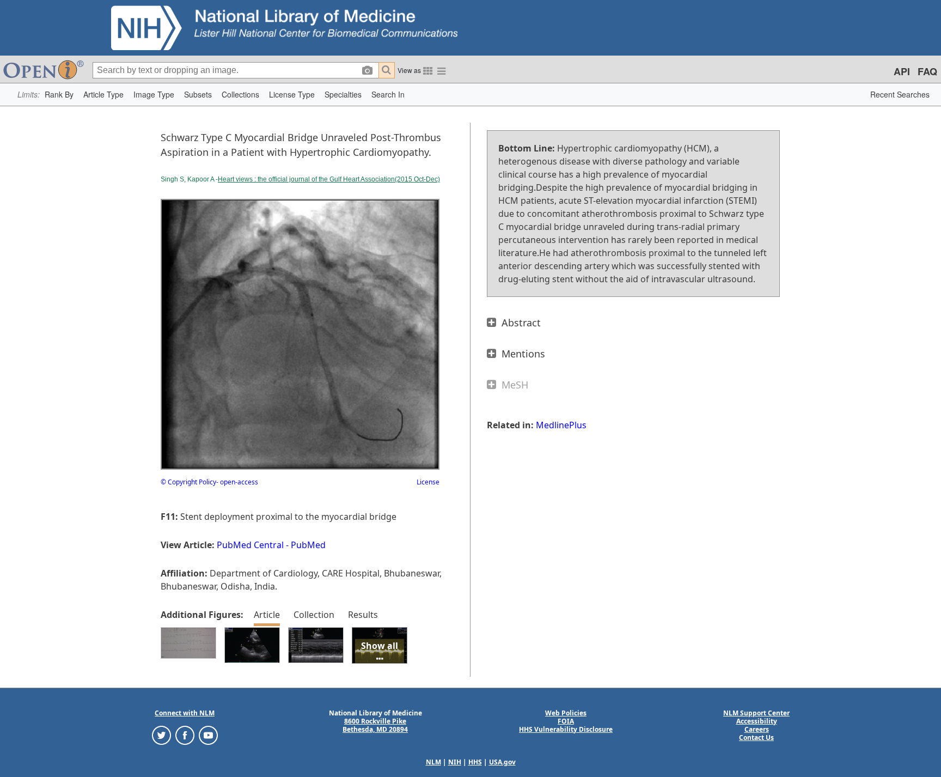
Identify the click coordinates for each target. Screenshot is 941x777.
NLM (433, 762)
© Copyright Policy (188, 482)
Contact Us (756, 737)
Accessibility (756, 721)
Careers (756, 729)
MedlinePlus (561, 425)
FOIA (566, 721)
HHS (475, 762)
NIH (454, 762)
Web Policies (565, 713)
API (902, 71)
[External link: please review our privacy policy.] (161, 734)
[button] (59, 94)
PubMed (308, 545)
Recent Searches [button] (900, 94)
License (428, 482)
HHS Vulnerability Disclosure (566, 729)
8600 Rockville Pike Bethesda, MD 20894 (375, 725)
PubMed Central (250, 545)
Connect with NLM (185, 713)
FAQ (927, 71)
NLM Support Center (756, 713)
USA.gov (502, 762)
